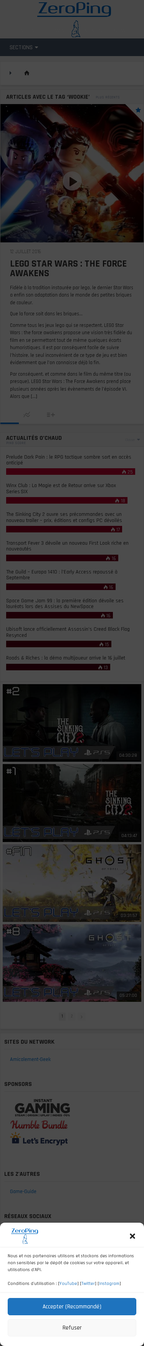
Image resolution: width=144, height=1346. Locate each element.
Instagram (109, 1283)
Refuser (72, 1327)
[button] (132, 1236)
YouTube (68, 1283)
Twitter (88, 1283)
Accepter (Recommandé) (72, 1306)
